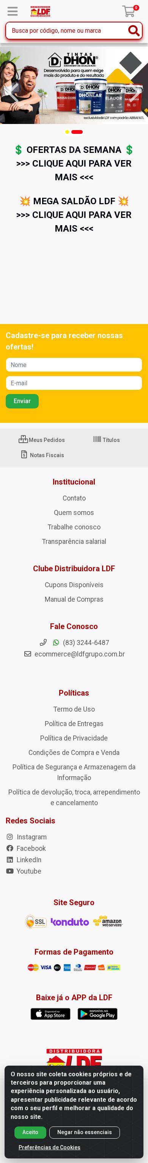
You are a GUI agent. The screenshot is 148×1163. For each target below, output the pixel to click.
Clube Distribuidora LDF (74, 568)
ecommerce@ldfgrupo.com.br (79, 654)
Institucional (74, 481)
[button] (67, 132)
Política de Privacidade (74, 738)
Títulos (111, 440)
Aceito (30, 1132)
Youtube (28, 871)
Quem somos (74, 512)
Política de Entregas (74, 724)
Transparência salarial (74, 541)
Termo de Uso (74, 709)
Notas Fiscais (46, 455)
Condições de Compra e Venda (74, 752)
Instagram (31, 837)
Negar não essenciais (84, 1132)
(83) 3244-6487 (85, 643)
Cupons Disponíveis (74, 585)
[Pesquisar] (134, 30)
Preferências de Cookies (49, 1147)
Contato (74, 498)
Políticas (74, 692)
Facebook (30, 848)
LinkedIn (28, 860)
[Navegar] (13, 93)
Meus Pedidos (46, 440)
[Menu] (12, 11)
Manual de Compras (74, 599)
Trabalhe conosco (74, 527)
